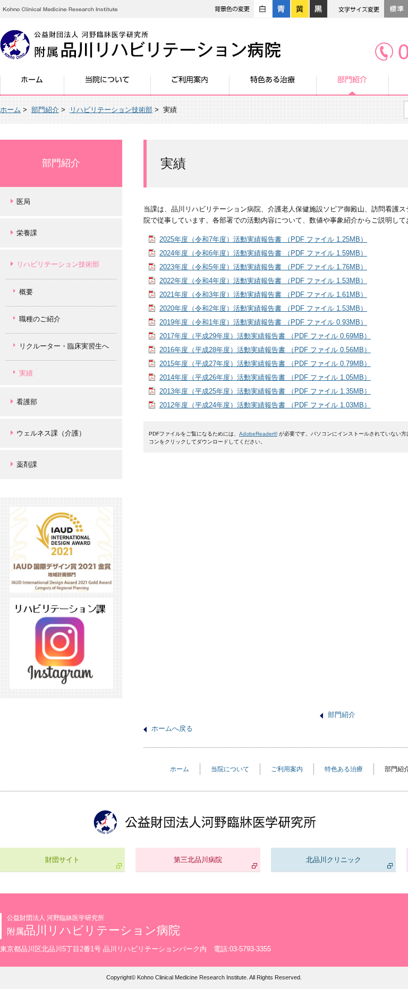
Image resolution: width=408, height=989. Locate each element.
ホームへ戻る (172, 728)
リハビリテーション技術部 (111, 110)
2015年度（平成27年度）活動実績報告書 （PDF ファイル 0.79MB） (265, 364)
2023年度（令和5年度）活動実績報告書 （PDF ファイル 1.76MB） (263, 267)
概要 (26, 292)
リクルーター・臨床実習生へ (64, 346)
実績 (26, 373)
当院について (107, 85)
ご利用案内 (190, 85)
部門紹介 (353, 85)
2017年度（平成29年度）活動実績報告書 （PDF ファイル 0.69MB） (265, 336)
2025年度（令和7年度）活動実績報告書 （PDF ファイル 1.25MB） (263, 239)
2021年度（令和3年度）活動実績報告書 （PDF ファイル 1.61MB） (263, 295)
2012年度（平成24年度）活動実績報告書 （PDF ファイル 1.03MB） (265, 405)
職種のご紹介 (40, 319)
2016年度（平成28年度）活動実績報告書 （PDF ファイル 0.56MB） (265, 350)
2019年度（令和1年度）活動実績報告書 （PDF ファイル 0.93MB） (263, 322)
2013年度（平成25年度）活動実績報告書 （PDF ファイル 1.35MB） (265, 391)
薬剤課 (26, 464)
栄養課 (26, 233)
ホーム (32, 85)
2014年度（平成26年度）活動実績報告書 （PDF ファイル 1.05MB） (265, 377)
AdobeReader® (258, 434)
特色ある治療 (273, 85)
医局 (23, 202)
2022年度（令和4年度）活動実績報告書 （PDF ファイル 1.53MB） (263, 281)
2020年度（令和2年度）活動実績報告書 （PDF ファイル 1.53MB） (263, 308)
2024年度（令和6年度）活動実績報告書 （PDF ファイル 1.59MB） (263, 253)
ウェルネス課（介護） (51, 433)
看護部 (26, 402)
